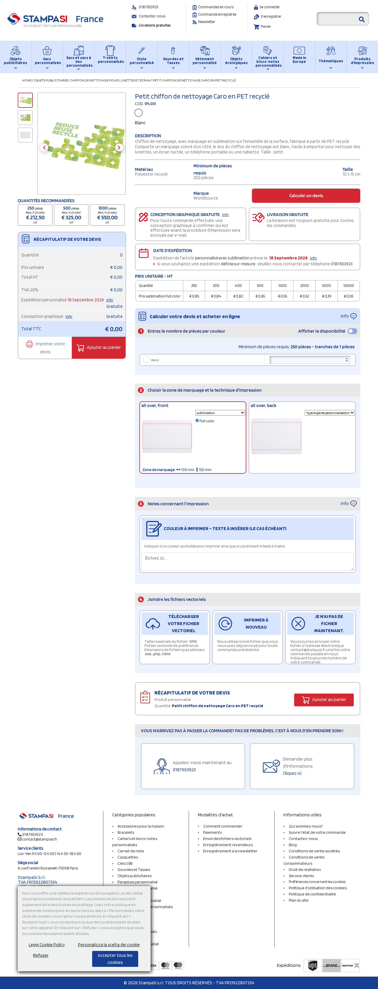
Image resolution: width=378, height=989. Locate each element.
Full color (207, 421)
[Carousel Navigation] (81, 147)
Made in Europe (299, 59)
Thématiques (331, 61)
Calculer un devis (306, 195)
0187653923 (148, 7)
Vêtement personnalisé (205, 61)
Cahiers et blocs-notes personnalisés (267, 61)
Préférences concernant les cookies (317, 882)
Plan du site (299, 900)
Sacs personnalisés (47, 61)
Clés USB (125, 863)
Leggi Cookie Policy (47, 944)
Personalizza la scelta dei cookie (109, 944)
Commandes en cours (216, 7)
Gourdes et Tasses (173, 61)
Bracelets (126, 832)
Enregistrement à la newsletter (230, 851)
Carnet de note (131, 851)
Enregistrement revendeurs (228, 844)
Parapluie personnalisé (138, 882)
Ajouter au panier (103, 347)
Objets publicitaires (15, 61)
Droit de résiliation (305, 869)
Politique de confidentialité (312, 894)
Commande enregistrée (217, 14)
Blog (293, 844)
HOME (27, 80)
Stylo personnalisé (142, 61)
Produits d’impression (362, 61)
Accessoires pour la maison (141, 826)
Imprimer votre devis (50, 347)
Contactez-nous (152, 16)
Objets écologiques (236, 61)
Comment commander (222, 826)
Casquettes (128, 857)
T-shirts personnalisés (110, 59)
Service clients (301, 875)
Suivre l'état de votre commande (317, 832)
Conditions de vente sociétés (314, 851)
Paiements (212, 832)
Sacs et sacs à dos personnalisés (78, 61)
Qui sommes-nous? (305, 826)
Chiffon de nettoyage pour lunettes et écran (110, 80)
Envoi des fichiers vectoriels (227, 838)
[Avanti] (119, 147)
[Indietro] (44, 147)
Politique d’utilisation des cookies (318, 887)
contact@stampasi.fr (39, 839)
